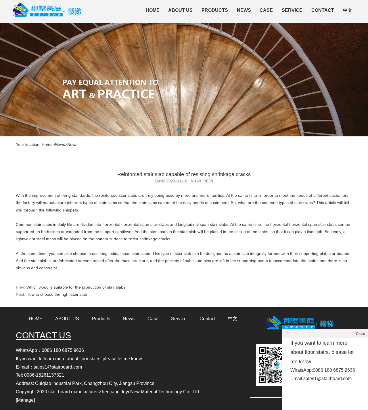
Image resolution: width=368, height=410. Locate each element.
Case (266, 10)
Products (215, 10)
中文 (347, 10)
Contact (322, 10)
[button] (178, 129)
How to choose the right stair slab (56, 294)
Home (153, 10)
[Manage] (25, 400)
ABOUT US (180, 10)
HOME (36, 318)
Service (292, 10)
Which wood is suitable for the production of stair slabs (75, 287)
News (244, 10)
